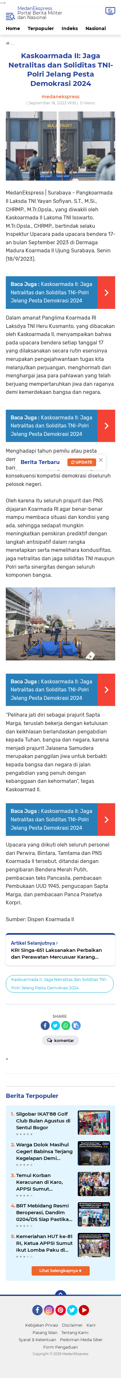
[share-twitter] (55, 1025)
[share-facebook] (45, 1025)
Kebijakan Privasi (41, 1325)
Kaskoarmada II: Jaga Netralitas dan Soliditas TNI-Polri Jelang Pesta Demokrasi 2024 (51, 292)
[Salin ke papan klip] (76, 1025)
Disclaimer (72, 1325)
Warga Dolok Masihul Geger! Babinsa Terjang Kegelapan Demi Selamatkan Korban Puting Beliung (44, 1151)
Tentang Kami (74, 1332)
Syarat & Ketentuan (37, 1339)
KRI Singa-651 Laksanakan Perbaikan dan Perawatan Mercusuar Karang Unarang (56, 953)
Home (13, 28)
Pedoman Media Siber (81, 1339)
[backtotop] (60, 1296)
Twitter (75, 1318)
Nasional (96, 28)
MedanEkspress (34, 8)
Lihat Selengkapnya (59, 1270)
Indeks (70, 28)
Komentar (63, 1040)
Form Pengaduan (60, 1347)
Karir (91, 1325)
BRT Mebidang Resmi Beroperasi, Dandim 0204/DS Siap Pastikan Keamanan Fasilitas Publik (44, 1213)
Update (83, 462)
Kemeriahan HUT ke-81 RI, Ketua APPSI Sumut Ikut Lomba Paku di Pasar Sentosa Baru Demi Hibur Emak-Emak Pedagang (44, 1243)
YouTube (88, 1318)
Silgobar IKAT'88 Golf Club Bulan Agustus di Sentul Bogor (43, 1121)
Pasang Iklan (45, 1332)
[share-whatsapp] (65, 1025)
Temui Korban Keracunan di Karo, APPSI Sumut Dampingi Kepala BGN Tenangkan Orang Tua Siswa (43, 1182)
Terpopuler (41, 28)
